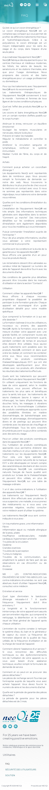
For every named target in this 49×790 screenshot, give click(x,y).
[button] (37, 4)
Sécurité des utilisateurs (20, 769)
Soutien (10, 775)
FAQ (7, 764)
